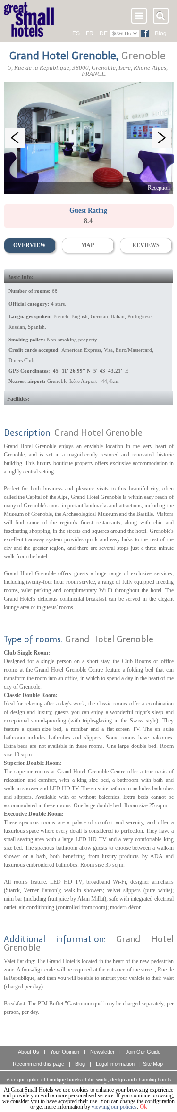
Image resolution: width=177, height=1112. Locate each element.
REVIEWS (146, 245)
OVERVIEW (29, 245)
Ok (143, 1107)
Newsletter (102, 1051)
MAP (87, 245)
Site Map (153, 1064)
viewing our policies (114, 1107)
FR (89, 33)
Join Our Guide (143, 1051)
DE (104, 33)
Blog (161, 33)
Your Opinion (64, 1051)
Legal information (115, 1064)
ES (76, 33)
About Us (28, 1051)
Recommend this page (38, 1064)
